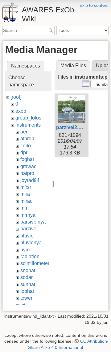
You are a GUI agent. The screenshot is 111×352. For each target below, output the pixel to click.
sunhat (27, 284)
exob (20, 111)
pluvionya (31, 242)
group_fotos (28, 117)
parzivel (29, 228)
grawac (28, 166)
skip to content (94, 5)
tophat (27, 291)
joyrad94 (29, 180)
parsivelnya (33, 221)
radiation (29, 256)
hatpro (27, 173)
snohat (27, 270)
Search (51, 30)
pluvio (27, 235)
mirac (26, 201)
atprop (27, 138)
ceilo (25, 145)
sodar (26, 277)
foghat (27, 159)
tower (26, 298)
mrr (23, 208)
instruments (28, 125)
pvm (25, 249)
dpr (23, 152)
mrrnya (27, 215)
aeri (24, 131)
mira (25, 194)
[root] (15, 97)
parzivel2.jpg (71, 127)
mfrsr (25, 187)
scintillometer (34, 263)
